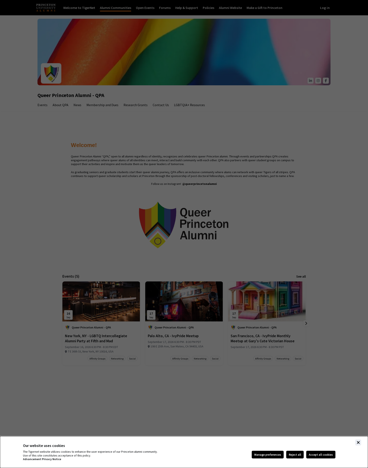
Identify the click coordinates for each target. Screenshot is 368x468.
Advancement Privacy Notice (42, 459)
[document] (184, 452)
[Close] (358, 442)
